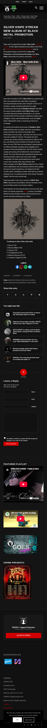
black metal (30, 280)
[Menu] (40, 8)
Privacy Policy (8, 708)
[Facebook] (17, 268)
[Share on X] (16, 295)
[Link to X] (28, 725)
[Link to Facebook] (24, 725)
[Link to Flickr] (41, 725)
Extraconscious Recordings (15, 282)
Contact (24, 1)
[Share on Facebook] (8, 295)
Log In (30, 1)
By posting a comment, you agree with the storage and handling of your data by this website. (22, 439)
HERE (34, 56)
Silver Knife (31, 282)
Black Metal (8, 38)
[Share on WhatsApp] (23, 295)
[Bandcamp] (30, 268)
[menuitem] (17, 1)
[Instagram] (21, 268)
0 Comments (17, 275)
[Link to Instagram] (35, 725)
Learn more (28, 720)
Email (33, 399)
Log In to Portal (23, 635)
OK (17, 720)
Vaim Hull (29, 275)
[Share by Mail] (39, 295)
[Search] (35, 8)
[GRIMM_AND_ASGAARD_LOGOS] (19, 8)
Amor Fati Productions (16, 280)
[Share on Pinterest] (31, 295)
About (17, 1)
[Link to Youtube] (31, 725)
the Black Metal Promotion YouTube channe (19, 49)
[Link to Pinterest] (38, 725)
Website (33, 406)
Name (33, 392)
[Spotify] (25, 268)
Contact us (7, 704)
